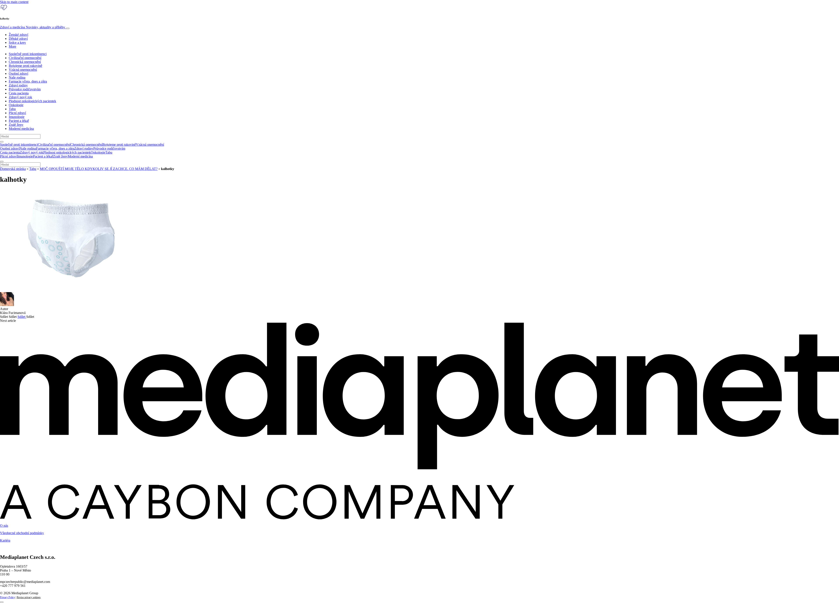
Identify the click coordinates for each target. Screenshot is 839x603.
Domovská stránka (13, 169)
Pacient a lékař (19, 121)
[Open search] (1, 141)
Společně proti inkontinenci (28, 54)
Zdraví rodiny (18, 85)
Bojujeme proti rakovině (25, 66)
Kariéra (5, 540)
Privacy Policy (7, 597)
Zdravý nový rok (20, 97)
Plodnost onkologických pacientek (32, 101)
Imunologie (16, 117)
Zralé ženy (16, 124)
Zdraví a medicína (32, 27)
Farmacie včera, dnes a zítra (28, 81)
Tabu (12, 109)
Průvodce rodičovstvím (25, 89)
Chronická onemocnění (25, 62)
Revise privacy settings (29, 597)
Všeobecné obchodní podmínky (22, 533)
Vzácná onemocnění (23, 69)
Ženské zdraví (18, 34)
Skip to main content (14, 2)
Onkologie (16, 105)
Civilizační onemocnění (25, 58)
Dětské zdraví (18, 38)
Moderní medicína (21, 128)
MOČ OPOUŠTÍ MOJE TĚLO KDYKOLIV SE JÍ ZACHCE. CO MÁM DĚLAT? (99, 169)
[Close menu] (1, 161)
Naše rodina (17, 77)
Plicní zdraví (17, 113)
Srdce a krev (17, 42)
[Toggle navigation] (67, 28)
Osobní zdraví (18, 73)
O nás (4, 525)
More (12, 46)
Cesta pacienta (19, 93)
